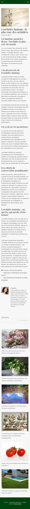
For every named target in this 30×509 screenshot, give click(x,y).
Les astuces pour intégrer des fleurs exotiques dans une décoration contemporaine (13, 436)
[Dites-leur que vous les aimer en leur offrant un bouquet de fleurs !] (15, 347)
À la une (6, 270)
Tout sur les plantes (15, 270)
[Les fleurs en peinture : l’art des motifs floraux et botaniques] (15, 402)
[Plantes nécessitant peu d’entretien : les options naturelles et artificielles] (15, 375)
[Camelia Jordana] (2, 2)
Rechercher (5, 317)
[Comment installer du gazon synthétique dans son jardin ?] (15, 487)
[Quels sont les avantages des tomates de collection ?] (15, 460)
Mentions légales (17, 504)
